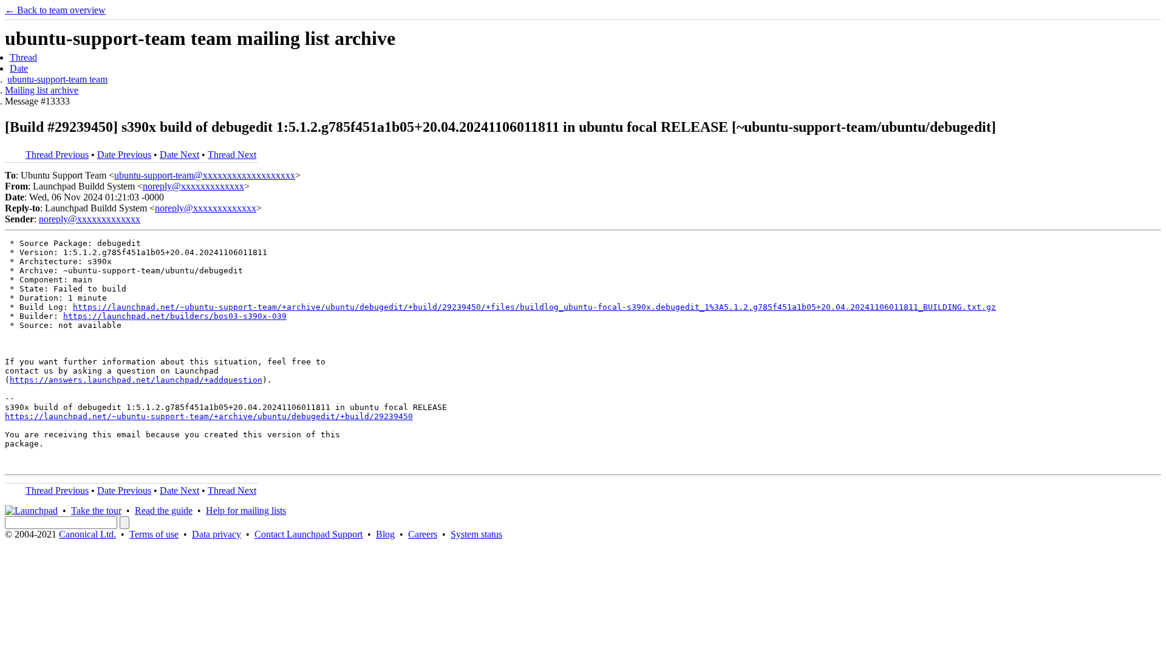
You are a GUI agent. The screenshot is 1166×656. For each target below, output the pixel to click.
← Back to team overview (55, 10)
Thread (23, 57)
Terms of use (154, 534)
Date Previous (124, 154)
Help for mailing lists (246, 510)
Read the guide (164, 510)
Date (19, 68)
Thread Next (232, 154)
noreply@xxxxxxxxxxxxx (193, 186)
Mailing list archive (41, 90)
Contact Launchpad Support (308, 534)
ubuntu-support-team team (57, 79)
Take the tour (96, 510)
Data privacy (216, 534)
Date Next (179, 154)
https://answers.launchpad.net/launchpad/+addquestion (136, 379)
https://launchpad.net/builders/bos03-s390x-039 (175, 316)
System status (476, 534)
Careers (422, 534)
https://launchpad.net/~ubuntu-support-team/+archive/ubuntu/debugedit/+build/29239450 (209, 416)
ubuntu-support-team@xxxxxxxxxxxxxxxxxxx (204, 175)
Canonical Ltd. (87, 534)
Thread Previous (57, 154)
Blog (385, 534)
